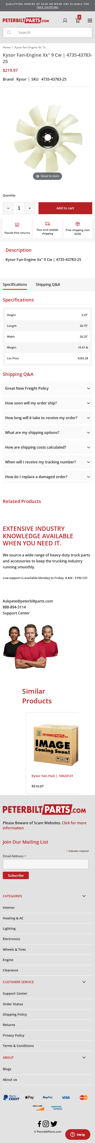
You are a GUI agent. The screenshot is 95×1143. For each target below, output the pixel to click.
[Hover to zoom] (47, 137)
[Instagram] (45, 1123)
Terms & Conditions (18, 1046)
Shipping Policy (15, 1014)
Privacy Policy (13, 1035)
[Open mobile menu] (90, 20)
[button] (21, 753)
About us (10, 1079)
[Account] (65, 20)
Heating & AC (13, 918)
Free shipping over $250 (78, 232)
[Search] (9, 32)
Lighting (9, 928)
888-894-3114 (14, 607)
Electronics (11, 939)
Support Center (16, 613)
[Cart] (77, 20)
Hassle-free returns (17, 233)
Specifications (15, 284)
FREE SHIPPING (47, 7)
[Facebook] (39, 1124)
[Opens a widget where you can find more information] (77, 1135)
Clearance (10, 970)
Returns (9, 1025)
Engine (8, 960)
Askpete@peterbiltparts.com (28, 601)
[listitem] (58, 753)
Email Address (14, 856)
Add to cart (65, 208)
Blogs (7, 1069)
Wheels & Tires (14, 949)
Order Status (13, 1004)
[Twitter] (53, 1124)
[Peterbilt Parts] (26, 20)
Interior (9, 907)
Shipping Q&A (48, 284)
